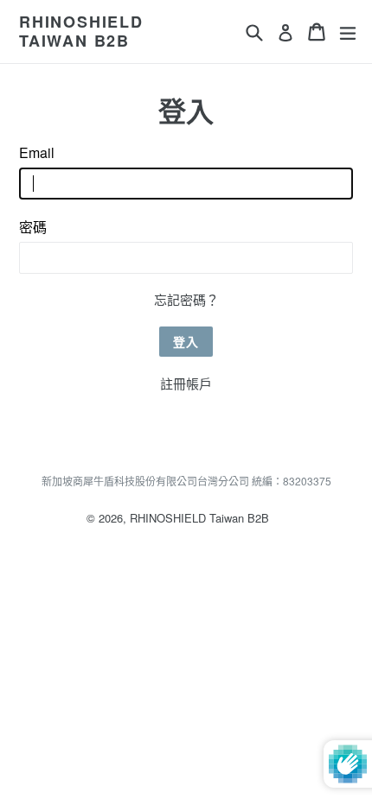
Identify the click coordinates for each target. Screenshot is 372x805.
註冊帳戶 (186, 383)
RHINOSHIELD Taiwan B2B (81, 31)
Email (37, 152)
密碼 (33, 227)
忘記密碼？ (186, 299)
